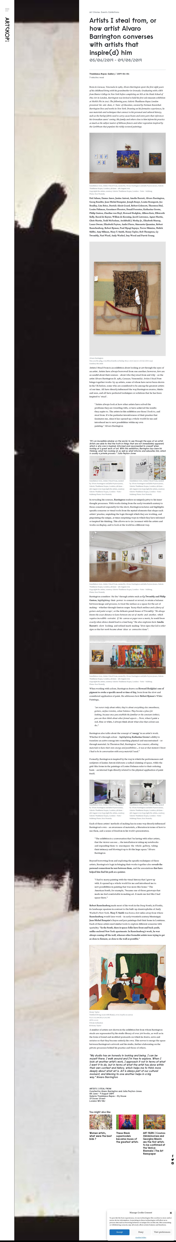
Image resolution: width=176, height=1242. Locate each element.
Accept (119, 1232)
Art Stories (94, 12)
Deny (140, 1232)
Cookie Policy (141, 1237)
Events (104, 12)
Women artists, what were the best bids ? (100, 1135)
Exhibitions (113, 12)
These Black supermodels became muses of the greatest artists (127, 1137)
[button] (171, 1213)
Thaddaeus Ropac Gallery (102, 73)
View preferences (162, 1232)
